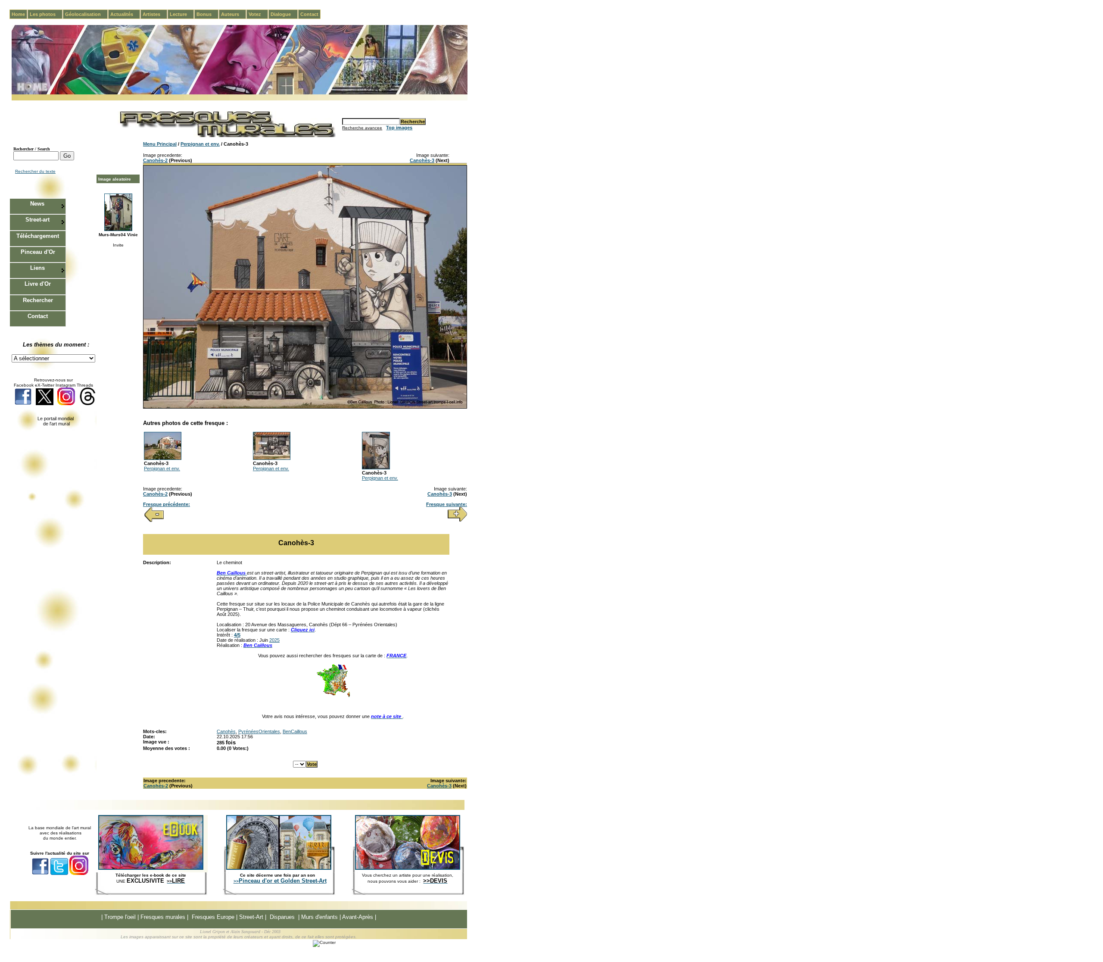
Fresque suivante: (446, 504)
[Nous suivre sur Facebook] (23, 403)
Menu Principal (160, 144)
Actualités (125, 14)
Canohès (226, 731)
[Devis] (407, 868)
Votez (258, 14)
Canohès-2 (155, 160)
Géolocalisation (86, 14)
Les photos (46, 14)
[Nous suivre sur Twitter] (44, 403)
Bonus (207, 14)
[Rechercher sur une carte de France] (333, 696)
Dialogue (284, 14)
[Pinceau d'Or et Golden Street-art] (278, 868)
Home (18, 14)
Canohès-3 (422, 160)
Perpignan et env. (200, 144)
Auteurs (233, 14)
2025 (274, 640)
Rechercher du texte (35, 171)
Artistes (155, 14)
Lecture (182, 14)
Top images (399, 127)
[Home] (239, 93)
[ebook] (150, 868)
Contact (309, 14)
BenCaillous (295, 731)
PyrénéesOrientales (259, 731)
